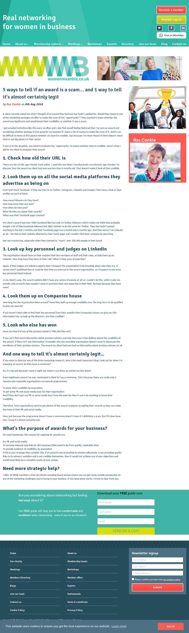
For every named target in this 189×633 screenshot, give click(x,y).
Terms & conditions (77, 602)
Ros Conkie (13, 104)
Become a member (171, 10)
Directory (128, 44)
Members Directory (20, 577)
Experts (112, 44)
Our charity (16, 561)
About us (21, 44)
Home (6, 44)
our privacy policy (171, 579)
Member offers (75, 577)
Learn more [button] (118, 626)
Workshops (94, 44)
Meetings (74, 44)
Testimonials (74, 594)
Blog (164, 44)
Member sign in (171, 19)
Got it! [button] (171, 626)
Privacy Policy (75, 610)
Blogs (13, 585)
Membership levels (77, 561)
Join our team (147, 44)
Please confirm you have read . (158, 579)
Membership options (47, 44)
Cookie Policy (17, 610)
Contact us (179, 44)
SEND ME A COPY (126, 531)
